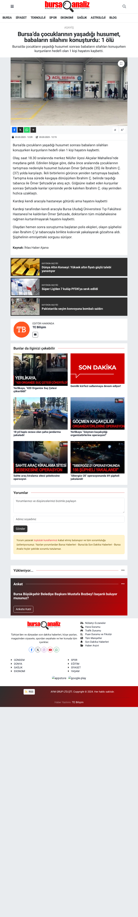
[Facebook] (31, 649)
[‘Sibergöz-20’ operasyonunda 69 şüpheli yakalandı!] (98, 457)
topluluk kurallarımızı (46, 540)
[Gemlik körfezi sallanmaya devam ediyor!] (98, 368)
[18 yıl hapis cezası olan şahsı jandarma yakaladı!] (40, 413)
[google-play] (77, 678)
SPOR (53, 17)
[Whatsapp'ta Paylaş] (27, 130)
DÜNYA (18, 663)
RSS (30, 691)
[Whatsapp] (56, 649)
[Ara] (124, 7)
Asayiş (69, 27)
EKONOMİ (67, 17)
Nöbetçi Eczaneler (95, 623)
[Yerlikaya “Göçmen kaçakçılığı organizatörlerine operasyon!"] (98, 413)
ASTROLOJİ (98, 17)
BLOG (112, 17)
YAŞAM (75, 671)
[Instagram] (44, 649)
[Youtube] (50, 649)
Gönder (20, 528)
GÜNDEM (19, 659)
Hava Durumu (92, 626)
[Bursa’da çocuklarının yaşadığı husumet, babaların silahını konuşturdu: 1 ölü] (69, 91)
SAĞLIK (82, 17)
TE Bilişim (39, 327)
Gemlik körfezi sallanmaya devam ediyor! (96, 386)
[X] (38, 649)
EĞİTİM (75, 663)
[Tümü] (123, 570)
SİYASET (21, 17)
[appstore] (59, 678)
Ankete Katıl (23, 609)
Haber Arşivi (92, 645)
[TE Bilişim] (21, 329)
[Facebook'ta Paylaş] (14, 130)
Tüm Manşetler (93, 638)
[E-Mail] (35, 334)
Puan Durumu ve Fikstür (98, 634)
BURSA (7, 17)
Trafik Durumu (93, 630)
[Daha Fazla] (33, 130)
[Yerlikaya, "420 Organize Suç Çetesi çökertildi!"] (40, 369)
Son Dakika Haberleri (97, 641)
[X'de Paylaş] (20, 130)
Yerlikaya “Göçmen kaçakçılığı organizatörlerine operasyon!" (89, 433)
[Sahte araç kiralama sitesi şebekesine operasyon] (40, 457)
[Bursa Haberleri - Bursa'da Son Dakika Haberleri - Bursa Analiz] (67, 6)
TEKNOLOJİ (38, 17)
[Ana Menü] (12, 6)
